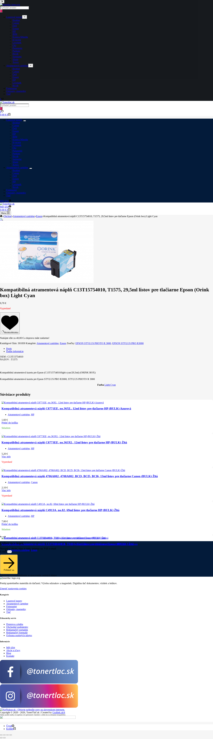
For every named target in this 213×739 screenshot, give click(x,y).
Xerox (15, 164)
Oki (14, 148)
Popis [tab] (9, 348)
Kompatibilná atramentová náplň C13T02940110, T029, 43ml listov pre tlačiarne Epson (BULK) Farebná (70, 544)
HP (14, 134)
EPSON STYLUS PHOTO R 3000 (93, 343)
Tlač (8, 195)
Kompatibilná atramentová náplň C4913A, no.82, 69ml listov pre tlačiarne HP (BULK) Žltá (60, 510)
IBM (14, 136)
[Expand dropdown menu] (24, 120)
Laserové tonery (14, 120)
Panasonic (17, 150)
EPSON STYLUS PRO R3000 (128, 343)
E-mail (3, 551)
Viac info (6, 456)
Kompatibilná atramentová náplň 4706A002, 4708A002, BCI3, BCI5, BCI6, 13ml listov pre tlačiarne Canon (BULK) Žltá (80, 476)
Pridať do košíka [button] (10, 422)
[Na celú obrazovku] (4, 734)
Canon (15, 125)
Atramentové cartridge (17, 167)
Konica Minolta (20, 139)
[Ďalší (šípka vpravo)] (4, 737)
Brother (16, 122)
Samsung (17, 159)
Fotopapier (11, 190)
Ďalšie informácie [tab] (15, 351)
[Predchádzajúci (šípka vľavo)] (1, 737)
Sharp (15, 162)
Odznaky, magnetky (16, 192)
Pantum (16, 153)
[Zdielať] (7, 734)
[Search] (1, 108)
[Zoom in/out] (1, 734)
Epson (15, 131)
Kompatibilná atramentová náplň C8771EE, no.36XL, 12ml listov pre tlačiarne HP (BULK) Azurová (66, 408)
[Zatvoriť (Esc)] (10, 734)
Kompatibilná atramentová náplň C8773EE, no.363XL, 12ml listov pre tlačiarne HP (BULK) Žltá (64, 442)
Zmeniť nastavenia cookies (13, 588)
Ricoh (15, 156)
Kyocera (16, 142)
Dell (14, 128)
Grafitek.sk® (58, 712)
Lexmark (16, 145)
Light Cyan (110, 385)
